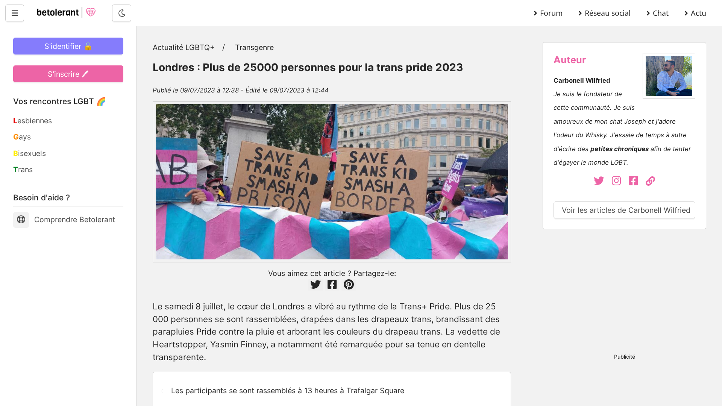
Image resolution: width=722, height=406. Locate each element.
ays (22, 136)
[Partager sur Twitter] (315, 285)
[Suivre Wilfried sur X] (600, 181)
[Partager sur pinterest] (348, 285)
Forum (551, 13)
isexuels (29, 153)
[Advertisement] (624, 292)
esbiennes (32, 120)
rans (23, 169)
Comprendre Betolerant (74, 219)
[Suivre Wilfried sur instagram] (620, 181)
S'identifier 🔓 (68, 46)
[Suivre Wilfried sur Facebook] (637, 181)
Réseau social (608, 13)
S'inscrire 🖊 (68, 74)
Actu (698, 13)
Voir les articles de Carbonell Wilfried (626, 210)
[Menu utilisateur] (14, 13)
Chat (661, 13)
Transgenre (254, 47)
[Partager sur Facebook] (332, 285)
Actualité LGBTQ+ (184, 47)
